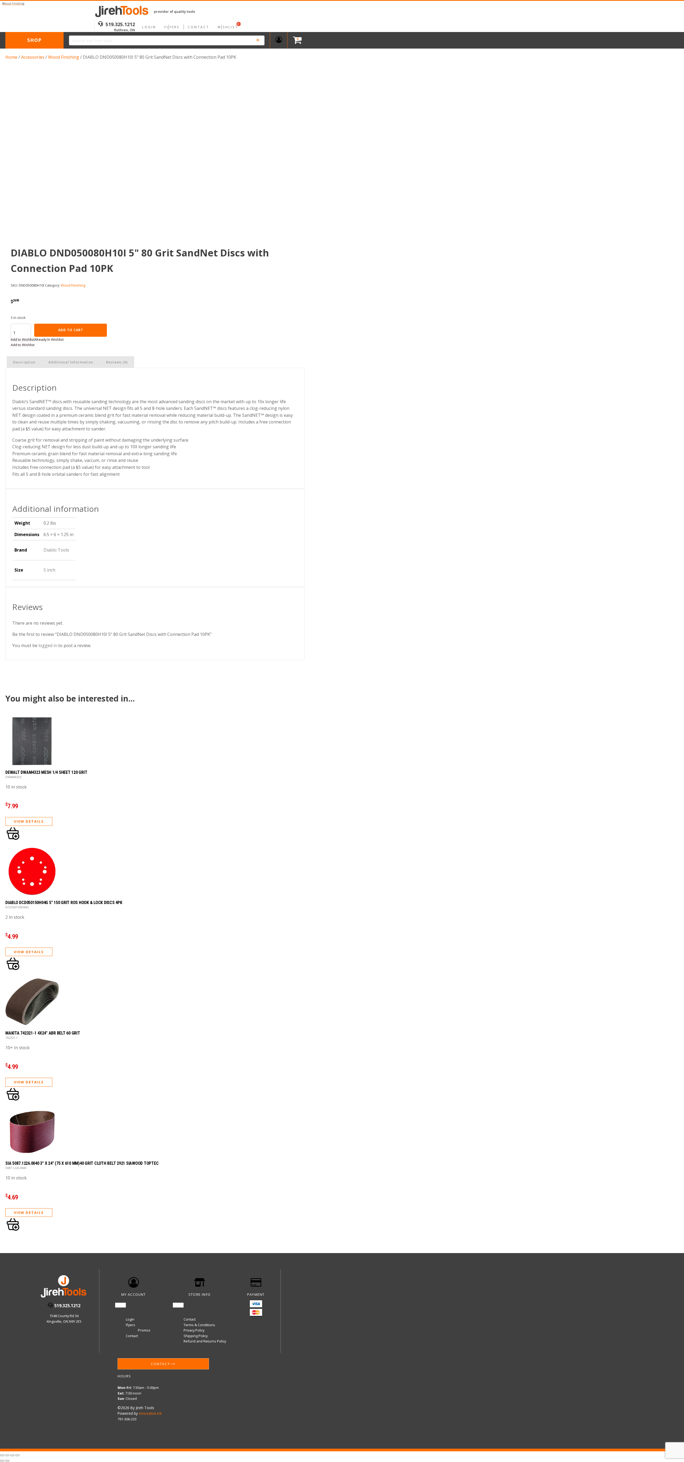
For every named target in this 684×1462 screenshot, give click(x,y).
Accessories (32, 57)
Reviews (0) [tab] (117, 362)
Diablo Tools (56, 550)
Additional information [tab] (70, 362)
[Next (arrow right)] (7, 1460)
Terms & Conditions (199, 1324)
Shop (34, 40)
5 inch (49, 570)
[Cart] (296, 40)
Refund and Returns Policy (205, 1341)
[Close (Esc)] (17, 1455)
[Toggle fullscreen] (7, 1455)
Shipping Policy (196, 1335)
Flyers (172, 27)
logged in (47, 645)
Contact (198, 27)
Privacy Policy (194, 1330)
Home (11, 57)
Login (149, 27)
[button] (37, 339)
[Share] (12, 1455)
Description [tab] (24, 362)
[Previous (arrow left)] (2, 1460)
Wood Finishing (63, 57)
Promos (144, 1330)
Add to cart (70, 330)
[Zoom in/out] (2, 1455)
